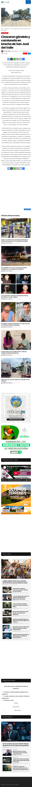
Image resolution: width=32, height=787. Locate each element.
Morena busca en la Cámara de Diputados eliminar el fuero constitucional (21, 628)
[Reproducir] (3, 480)
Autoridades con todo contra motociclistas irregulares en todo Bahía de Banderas (14, 268)
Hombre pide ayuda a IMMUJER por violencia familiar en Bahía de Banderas (14, 352)
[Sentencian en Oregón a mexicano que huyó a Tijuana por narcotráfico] (7, 590)
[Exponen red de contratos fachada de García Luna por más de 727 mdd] (7, 752)
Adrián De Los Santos (7, 243)
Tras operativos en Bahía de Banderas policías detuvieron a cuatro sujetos (14, 296)
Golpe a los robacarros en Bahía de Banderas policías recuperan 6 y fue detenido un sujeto (14, 240)
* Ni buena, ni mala (8, 700)
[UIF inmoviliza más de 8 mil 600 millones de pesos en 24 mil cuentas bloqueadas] (16, 731)
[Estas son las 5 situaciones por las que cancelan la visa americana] (7, 613)
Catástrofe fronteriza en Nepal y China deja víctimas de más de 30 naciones (21, 760)
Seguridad (7, 28)
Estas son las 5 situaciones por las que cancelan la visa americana (21, 613)
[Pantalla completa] (29, 480)
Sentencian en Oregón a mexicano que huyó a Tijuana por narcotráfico (20, 590)
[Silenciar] (26, 480)
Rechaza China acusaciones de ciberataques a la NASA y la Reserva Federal (21, 636)
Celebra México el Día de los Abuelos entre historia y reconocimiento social (15, 582)
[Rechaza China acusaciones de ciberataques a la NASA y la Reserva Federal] (7, 636)
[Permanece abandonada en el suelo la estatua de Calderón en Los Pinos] (7, 620)
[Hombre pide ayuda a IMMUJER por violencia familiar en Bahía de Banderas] (16, 340)
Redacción (6, 584)
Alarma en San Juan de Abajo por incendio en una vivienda (15, 380)
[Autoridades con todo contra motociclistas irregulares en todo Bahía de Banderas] (16, 256)
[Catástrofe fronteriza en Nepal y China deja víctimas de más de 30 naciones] (7, 760)
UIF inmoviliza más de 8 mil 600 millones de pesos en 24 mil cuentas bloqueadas (16, 744)
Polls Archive (17, 710)
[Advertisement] (16, 189)
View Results (16, 706)
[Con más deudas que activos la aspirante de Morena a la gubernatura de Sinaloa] (7, 597)
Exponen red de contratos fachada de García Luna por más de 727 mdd (20, 753)
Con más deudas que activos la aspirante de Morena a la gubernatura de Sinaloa (21, 597)
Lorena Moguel (8, 51)
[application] (16, 473)
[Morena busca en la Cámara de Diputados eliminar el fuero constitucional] (7, 628)
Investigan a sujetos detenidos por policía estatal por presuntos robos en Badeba (15, 324)
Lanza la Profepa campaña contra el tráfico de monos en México (20, 605)
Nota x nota (5, 560)
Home (2, 28)
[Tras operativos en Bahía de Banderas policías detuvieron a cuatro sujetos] (16, 284)
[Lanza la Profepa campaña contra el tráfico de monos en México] (7, 605)
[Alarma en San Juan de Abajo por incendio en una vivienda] (16, 368)
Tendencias (4, 723)
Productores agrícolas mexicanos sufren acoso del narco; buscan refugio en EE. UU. (21, 768)
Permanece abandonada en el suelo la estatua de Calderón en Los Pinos (21, 620)
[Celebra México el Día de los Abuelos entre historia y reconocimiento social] (16, 569)
